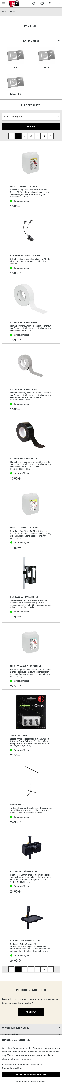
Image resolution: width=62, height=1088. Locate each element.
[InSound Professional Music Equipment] (14, 3)
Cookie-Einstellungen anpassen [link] (31, 1081)
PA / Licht (11, 12)
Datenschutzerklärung (12, 1068)
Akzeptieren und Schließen (31, 1074)
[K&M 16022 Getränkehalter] (31, 573)
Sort (4, 111)
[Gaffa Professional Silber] (31, 366)
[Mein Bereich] (50, 4)
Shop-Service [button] (10, 1034)
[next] (50, 136)
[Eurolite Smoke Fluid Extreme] (31, 642)
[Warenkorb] (58, 4)
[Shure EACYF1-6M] (31, 712)
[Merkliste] (42, 4)
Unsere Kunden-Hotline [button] (15, 1027)
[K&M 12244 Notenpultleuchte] (31, 232)
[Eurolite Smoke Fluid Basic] (31, 163)
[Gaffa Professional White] (31, 299)
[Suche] (34, 4)
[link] (31, 40)
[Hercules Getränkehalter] (31, 848)
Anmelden (31, 1012)
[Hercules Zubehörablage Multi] (31, 917)
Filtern (31, 126)
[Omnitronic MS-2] (31, 781)
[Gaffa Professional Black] (31, 435)
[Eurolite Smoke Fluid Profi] (31, 504)
